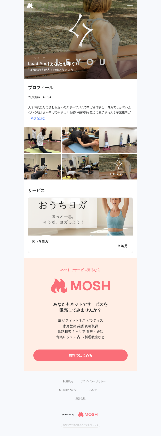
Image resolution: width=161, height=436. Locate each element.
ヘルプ (93, 389)
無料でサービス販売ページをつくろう (80, 424)
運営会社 (80, 398)
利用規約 (68, 381)
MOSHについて (68, 389)
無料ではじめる (80, 355)
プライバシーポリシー (93, 381)
